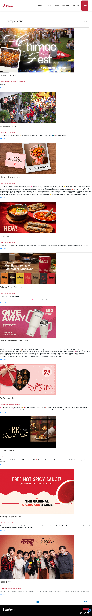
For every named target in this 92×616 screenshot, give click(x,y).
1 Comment (4, 347)
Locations (48, 5)
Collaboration (4, 588)
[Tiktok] (85, 613)
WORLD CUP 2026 (8, 126)
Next (86, 601)
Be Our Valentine (7, 398)
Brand (57, 5)
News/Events (66, 5)
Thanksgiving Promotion (10, 516)
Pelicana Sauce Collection (11, 287)
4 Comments (4, 404)
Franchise (76, 5)
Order (85, 5)
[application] (41, 6)
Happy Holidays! (7, 450)
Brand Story (61, 609)
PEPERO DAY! (5, 582)
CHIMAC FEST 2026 (8, 75)
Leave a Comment (5, 81)
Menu (39, 5)
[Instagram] (81, 613)
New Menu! (5, 236)
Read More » (3, 87)
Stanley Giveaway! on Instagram (14, 340)
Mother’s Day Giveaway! (10, 177)
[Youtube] (88, 613)
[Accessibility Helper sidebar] (89, 610)
